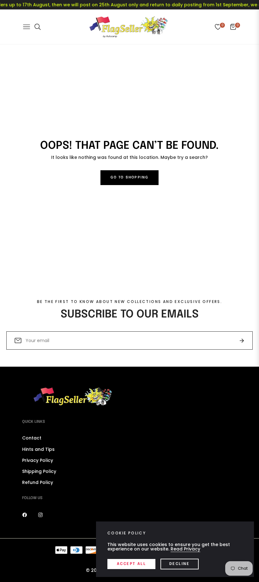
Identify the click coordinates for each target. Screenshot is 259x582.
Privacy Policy (37, 460)
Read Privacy (185, 549)
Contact (31, 438)
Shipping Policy (39, 471)
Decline (179, 564)
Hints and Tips (38, 449)
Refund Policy (37, 482)
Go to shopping (130, 177)
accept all (131, 564)
